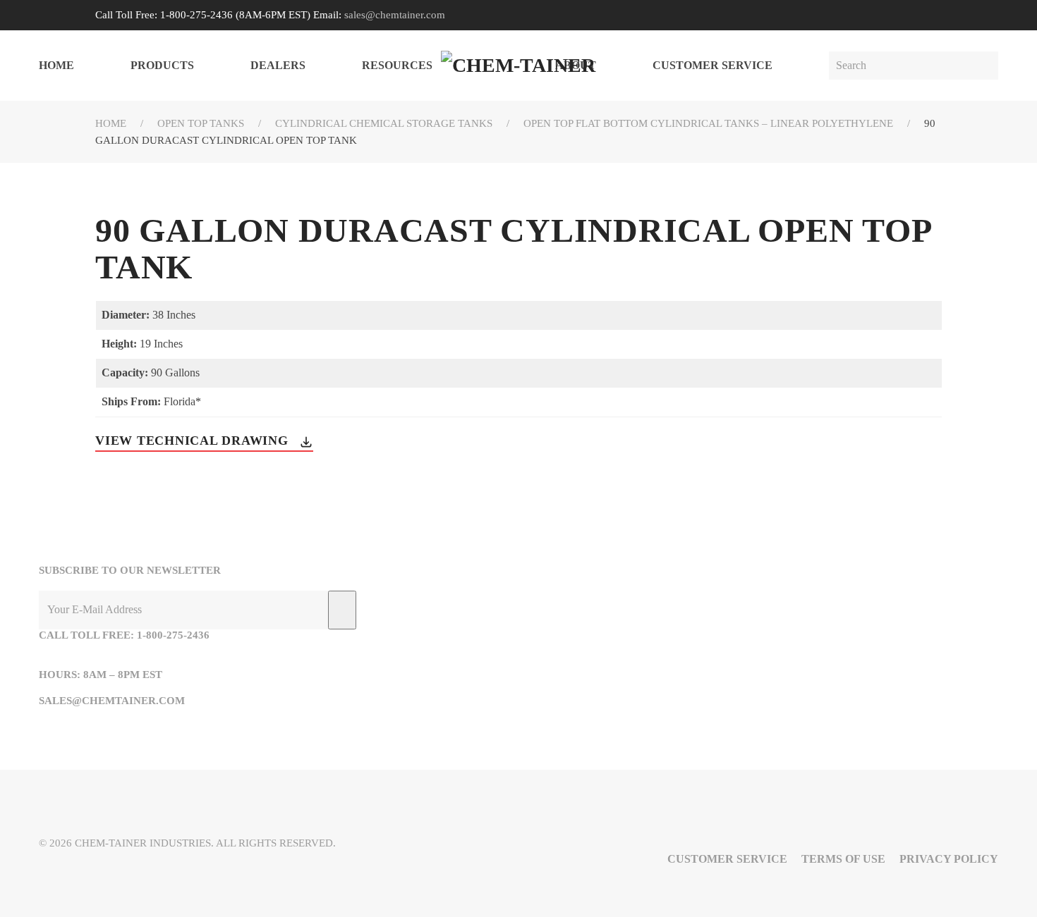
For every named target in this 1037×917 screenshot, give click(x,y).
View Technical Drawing (193, 440)
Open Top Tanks (200, 123)
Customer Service (712, 65)
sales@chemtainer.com (394, 14)
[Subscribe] (342, 610)
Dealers (277, 65)
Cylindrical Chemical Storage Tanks (383, 123)
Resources (397, 65)
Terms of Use (843, 859)
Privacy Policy (948, 859)
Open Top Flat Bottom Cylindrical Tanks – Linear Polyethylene (708, 123)
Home (56, 65)
